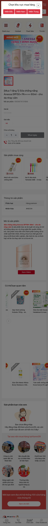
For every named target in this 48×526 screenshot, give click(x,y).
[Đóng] (38, 5)
